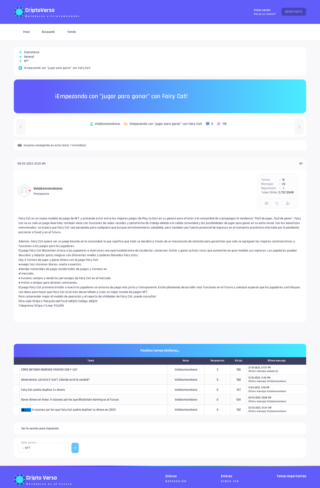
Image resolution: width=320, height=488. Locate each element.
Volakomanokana (47, 205)
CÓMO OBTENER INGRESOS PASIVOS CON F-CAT (49, 386)
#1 (300, 180)
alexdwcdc (272, 388)
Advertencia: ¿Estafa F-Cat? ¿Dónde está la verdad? (55, 396)
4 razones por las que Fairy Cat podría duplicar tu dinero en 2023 (74, 426)
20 (283, 201)
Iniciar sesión (265, 11)
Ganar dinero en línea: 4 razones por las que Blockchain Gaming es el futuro (70, 416)
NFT (26, 75)
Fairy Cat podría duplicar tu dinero (43, 407)
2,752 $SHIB (286, 209)
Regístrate (293, 12)
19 (283, 197)
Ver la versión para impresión (40, 445)
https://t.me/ (43, 322)
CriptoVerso (31, 55)
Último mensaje (257, 388)
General (29, 65)
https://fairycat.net (46, 318)
